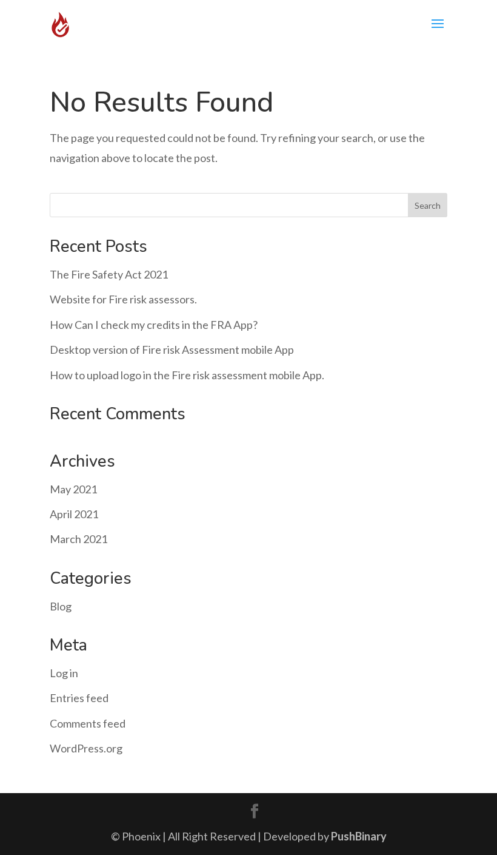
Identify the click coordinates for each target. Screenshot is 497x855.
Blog (61, 606)
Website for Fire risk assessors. (123, 299)
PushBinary (359, 836)
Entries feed (79, 698)
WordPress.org (86, 748)
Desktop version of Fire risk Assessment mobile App (172, 349)
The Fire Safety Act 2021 (109, 274)
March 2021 (78, 539)
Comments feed (87, 723)
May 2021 (73, 489)
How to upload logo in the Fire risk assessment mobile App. (187, 375)
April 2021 (74, 514)
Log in (64, 673)
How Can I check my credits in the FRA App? (154, 324)
